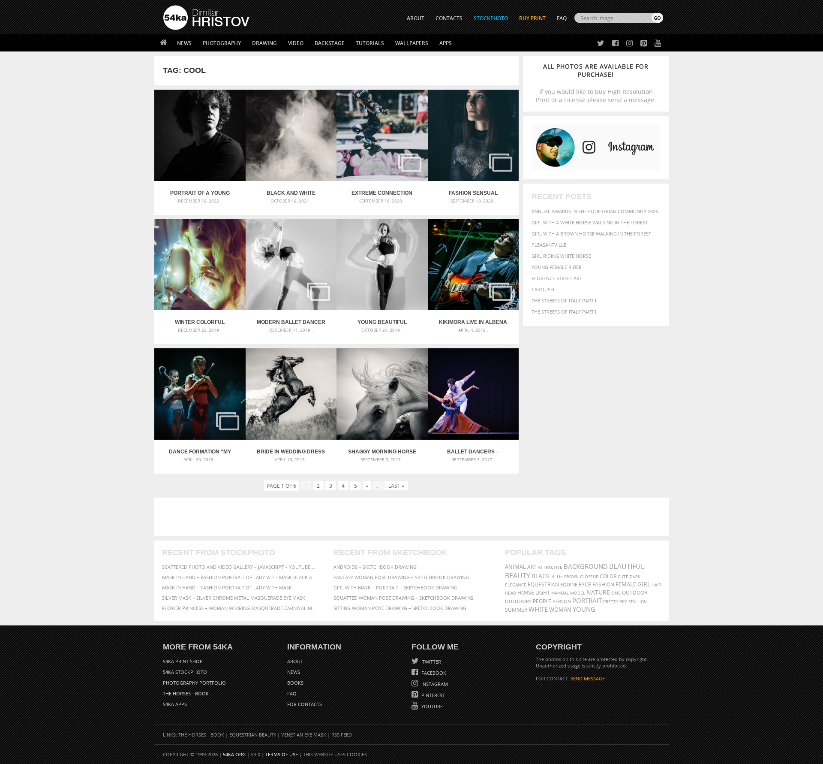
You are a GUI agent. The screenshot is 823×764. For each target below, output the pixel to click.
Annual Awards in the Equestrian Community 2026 (595, 211)
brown (571, 577)
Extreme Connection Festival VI (381, 193)
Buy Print (532, 18)
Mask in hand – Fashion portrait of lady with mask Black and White (240, 577)
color (608, 576)
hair (656, 585)
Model (577, 593)
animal (515, 567)
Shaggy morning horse (382, 452)
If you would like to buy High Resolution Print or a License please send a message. (596, 83)
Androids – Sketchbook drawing (375, 567)
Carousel (544, 289)
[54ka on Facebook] (614, 43)
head (510, 593)
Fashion (603, 584)
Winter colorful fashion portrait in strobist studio (199, 322)
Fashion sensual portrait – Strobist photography (473, 193)
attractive (550, 567)
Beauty (517, 575)
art (532, 567)
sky (623, 601)
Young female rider (557, 267)
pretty (611, 601)
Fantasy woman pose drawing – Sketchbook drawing (401, 577)
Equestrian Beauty (252, 734)
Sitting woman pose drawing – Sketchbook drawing (399, 608)
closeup (589, 577)
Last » (396, 485)
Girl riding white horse (561, 256)
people (542, 601)
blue (557, 576)
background (586, 566)
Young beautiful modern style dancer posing (382, 322)
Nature (598, 592)
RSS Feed (341, 734)
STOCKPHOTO (491, 18)
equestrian (543, 584)
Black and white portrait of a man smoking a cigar (290, 193)
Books (295, 682)
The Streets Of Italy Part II (565, 300)
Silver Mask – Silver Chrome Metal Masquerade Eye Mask (233, 598)
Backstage (330, 43)
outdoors (518, 601)
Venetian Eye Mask (303, 734)
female (626, 584)
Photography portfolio (194, 682)
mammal (560, 593)
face (585, 584)
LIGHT (542, 592)
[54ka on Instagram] (628, 43)
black (541, 576)
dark (635, 577)
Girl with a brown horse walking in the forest (591, 233)
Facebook (433, 673)
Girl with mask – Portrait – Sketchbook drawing (395, 587)
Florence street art (557, 278)
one (616, 593)
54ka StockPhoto (185, 672)
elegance (515, 585)
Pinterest (432, 695)
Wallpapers (411, 43)
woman (560, 609)
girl (643, 584)
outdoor (634, 592)
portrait (587, 600)
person (562, 601)
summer (516, 610)
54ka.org (234, 754)
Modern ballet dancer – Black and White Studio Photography (291, 322)
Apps (445, 43)
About (295, 661)
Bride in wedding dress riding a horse (291, 452)
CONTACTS (449, 18)
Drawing (264, 43)
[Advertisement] (413, 517)
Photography (222, 43)
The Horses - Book (186, 693)
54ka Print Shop (183, 661)
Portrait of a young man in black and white (199, 193)
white (538, 609)
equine (568, 584)
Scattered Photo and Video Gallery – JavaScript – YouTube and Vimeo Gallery (240, 567)
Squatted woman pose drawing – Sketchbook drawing (403, 598)
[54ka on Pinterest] (642, 43)
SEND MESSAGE (588, 678)
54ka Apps (175, 704)
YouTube (431, 706)
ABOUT (415, 18)
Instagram (434, 684)
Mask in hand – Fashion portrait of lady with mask (227, 587)
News (184, 43)
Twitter (431, 661)
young (584, 609)
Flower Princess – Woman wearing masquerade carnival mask (240, 608)
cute (623, 577)
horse (525, 592)
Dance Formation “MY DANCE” (200, 452)
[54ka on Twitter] (599, 43)
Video (295, 43)
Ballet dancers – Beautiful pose (473, 452)
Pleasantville (549, 245)
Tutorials (370, 43)
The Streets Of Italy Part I (564, 311)
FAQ (562, 18)
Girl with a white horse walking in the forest (590, 222)
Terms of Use (281, 754)
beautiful (626, 566)
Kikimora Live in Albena (473, 322)
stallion (637, 601)
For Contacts (304, 704)
